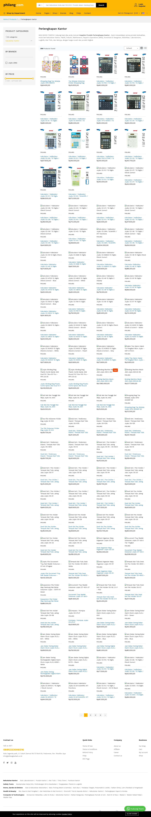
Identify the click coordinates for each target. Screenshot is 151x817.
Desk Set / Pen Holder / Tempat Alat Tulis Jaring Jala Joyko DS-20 (134, 481)
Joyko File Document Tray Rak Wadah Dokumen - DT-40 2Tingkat (50, 574)
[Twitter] (8, 762)
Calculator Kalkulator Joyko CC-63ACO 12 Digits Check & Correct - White (50, 359)
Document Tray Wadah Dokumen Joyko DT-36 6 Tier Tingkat (134, 551)
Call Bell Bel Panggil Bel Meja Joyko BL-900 (49, 406)
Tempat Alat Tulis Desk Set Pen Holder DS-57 (133, 595)
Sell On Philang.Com (125, 13)
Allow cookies (132, 814)
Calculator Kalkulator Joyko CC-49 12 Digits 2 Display (105, 289)
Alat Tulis (52, 780)
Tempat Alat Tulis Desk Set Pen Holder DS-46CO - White (79, 574)
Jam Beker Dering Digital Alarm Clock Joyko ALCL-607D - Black (78, 670)
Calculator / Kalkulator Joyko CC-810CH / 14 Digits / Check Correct (48, 696)
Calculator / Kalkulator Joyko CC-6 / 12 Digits (48, 120)
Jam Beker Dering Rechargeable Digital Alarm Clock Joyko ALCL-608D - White (50, 673)
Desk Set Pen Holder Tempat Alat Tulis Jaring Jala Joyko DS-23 (134, 504)
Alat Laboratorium (27, 780)
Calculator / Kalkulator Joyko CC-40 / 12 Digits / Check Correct (78, 218)
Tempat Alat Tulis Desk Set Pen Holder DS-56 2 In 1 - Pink (107, 598)
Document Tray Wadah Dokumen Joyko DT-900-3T (78, 595)
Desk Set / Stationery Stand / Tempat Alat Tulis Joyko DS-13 (78, 455)
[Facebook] (3, 762)
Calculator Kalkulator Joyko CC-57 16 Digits (133, 310)
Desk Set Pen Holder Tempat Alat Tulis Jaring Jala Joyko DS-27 (106, 527)
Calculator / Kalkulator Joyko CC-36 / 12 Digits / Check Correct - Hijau (134, 242)
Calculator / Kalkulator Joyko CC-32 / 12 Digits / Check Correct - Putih (134, 157)
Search (101, 5)
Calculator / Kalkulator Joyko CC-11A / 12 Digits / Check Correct (134, 82)
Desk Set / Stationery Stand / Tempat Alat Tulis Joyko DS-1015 (78, 432)
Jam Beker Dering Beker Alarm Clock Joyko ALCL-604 (106, 623)
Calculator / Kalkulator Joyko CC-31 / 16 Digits (49, 195)
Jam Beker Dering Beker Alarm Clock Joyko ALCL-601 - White (49, 647)
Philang (43, 77)
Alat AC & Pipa (112, 795)
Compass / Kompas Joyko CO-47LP (78, 621)
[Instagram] (11, 762)
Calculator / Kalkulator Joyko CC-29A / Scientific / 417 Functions (106, 242)
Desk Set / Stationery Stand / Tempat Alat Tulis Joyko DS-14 (134, 455)
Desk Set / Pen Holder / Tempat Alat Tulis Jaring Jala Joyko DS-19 (106, 481)
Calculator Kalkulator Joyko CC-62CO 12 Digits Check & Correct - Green (134, 335)
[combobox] (132, 48)
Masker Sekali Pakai (134, 795)
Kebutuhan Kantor (12, 41)
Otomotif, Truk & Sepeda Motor (75, 791)
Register (142, 6)
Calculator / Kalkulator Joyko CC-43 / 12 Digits (77, 239)
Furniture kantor (74, 780)
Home (38, 13)
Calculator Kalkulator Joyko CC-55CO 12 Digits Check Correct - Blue (49, 312)
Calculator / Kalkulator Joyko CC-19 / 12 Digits (105, 668)
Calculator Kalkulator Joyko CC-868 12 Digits (77, 263)
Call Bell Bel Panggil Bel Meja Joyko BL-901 (78, 406)
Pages (46, 13)
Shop (55, 13)
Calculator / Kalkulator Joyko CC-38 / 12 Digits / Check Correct (49, 218)
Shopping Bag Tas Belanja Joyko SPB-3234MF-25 (134, 408)
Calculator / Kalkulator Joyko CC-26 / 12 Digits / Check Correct (134, 670)
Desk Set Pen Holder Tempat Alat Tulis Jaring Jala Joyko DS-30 (134, 527)
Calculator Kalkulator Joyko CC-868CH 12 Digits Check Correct (106, 265)
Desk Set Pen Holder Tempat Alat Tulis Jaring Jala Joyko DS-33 (78, 551)
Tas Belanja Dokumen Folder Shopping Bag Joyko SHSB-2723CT (77, 82)
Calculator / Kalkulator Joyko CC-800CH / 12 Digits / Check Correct (77, 120)
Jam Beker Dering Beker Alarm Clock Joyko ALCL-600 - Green (134, 623)
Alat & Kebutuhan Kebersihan (36, 788)
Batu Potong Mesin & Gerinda (60, 788)
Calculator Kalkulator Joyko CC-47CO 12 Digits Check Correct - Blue (49, 289)
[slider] (5, 78)
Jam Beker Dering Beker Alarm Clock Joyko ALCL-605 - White (78, 647)
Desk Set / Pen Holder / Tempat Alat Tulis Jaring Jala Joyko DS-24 (106, 504)
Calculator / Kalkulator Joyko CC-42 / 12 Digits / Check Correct (134, 218)
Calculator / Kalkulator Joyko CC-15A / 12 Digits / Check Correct (106, 82)
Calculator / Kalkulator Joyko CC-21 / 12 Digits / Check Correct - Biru (78, 157)
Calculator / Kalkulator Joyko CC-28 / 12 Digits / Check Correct (49, 157)
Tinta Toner (61, 780)
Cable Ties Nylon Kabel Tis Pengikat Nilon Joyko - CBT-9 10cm (134, 359)
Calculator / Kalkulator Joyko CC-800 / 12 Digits (134, 694)
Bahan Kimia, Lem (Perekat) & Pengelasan (127, 788)
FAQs (78, 13)
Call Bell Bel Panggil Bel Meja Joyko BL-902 (106, 406)
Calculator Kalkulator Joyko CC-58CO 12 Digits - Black (50, 335)
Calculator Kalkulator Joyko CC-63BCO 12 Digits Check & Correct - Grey (106, 359)
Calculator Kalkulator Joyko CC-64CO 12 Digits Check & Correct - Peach (78, 359)
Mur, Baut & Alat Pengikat (28, 791)
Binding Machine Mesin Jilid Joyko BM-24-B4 (133, 380)
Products (13, 19)
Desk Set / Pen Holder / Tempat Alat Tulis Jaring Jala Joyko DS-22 (78, 504)
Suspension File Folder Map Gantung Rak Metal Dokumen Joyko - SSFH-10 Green (50, 600)
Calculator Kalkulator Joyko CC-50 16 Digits (133, 286)
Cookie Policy (67, 814)
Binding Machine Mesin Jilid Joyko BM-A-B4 (105, 380)
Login (141, 4)
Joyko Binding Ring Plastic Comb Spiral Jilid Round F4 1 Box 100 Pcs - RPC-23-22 (78, 385)
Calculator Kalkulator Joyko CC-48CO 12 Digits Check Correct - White (78, 289)
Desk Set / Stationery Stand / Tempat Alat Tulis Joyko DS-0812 (50, 455)
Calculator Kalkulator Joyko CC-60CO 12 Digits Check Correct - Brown (78, 335)
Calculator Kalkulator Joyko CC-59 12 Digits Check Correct (105, 335)
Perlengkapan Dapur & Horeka (116, 791)
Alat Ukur (76, 788)
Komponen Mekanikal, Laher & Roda (40, 795)
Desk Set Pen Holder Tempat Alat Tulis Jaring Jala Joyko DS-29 (78, 527)
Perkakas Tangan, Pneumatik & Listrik (95, 788)
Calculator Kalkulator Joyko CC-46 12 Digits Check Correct (133, 265)
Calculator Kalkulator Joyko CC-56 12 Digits (105, 310)
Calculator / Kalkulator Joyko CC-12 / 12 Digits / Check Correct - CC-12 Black (106, 696)
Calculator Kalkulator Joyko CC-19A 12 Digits (77, 310)
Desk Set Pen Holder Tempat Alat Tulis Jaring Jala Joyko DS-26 (49, 527)
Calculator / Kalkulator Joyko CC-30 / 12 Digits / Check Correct (134, 120)
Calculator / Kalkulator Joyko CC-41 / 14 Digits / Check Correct (106, 218)
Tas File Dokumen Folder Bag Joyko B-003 (49, 429)
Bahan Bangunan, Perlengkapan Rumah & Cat (88, 795)
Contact (87, 13)
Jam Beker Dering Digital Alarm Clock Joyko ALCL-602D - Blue (106, 647)
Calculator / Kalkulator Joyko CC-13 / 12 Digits (105, 178)
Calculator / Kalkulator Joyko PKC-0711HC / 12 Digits (105, 157)
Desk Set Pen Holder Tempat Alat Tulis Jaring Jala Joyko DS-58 (49, 623)
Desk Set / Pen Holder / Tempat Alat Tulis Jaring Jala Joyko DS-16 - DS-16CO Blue (106, 457)
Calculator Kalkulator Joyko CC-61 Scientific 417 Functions (78, 696)
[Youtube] (15, 762)
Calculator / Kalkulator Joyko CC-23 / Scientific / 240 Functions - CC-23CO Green (78, 195)
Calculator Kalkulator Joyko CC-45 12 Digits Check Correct (48, 265)
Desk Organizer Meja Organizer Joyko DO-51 (105, 572)
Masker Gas (7, 797)
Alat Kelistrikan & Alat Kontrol (51, 791)
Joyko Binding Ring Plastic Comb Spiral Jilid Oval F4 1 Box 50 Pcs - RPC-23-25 (50, 385)
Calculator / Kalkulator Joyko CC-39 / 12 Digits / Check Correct (49, 242)
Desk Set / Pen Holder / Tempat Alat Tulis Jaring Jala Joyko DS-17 (49, 481)
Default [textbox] (129, 48)
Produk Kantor (41, 780)
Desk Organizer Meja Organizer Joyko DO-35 (105, 549)
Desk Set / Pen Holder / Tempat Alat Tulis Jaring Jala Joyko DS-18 (78, 481)
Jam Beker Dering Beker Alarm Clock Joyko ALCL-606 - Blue (134, 647)
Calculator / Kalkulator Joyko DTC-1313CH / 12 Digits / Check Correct (105, 120)
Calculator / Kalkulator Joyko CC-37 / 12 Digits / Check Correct (134, 181)
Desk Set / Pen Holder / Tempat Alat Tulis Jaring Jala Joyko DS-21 (49, 504)
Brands (63, 13)
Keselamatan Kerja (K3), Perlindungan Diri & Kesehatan (36, 784)
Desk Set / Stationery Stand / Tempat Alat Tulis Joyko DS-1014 (106, 432)
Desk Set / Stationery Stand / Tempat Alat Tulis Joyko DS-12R (134, 432)
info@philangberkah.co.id (12, 756)
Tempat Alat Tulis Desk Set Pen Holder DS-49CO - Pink (135, 574)
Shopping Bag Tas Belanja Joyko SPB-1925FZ (50, 82)
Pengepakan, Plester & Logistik (70, 784)
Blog (71, 13)
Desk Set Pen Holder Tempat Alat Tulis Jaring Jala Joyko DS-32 (49, 551)
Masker (122, 795)
